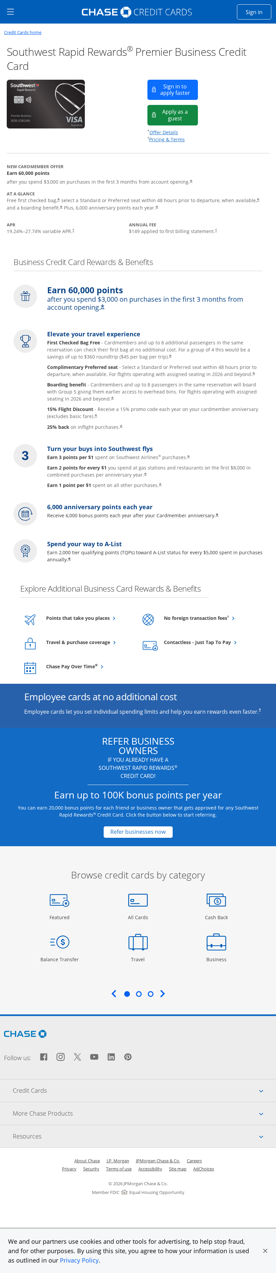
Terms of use (119, 1169)
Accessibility (150, 1169)
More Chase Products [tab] (144, 1113)
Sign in (258, 12)
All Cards (139, 917)
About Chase (87, 1161)
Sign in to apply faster (179, 90)
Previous (113, 993)
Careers (194, 1161)
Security (91, 1169)
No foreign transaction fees (206, 617)
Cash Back (216, 917)
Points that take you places (88, 617)
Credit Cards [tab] (144, 1090)
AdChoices (203, 1169)
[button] (265, 1250)
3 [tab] (150, 994)
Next (162, 993)
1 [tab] (127, 994)
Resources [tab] (144, 1136)
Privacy (69, 1169)
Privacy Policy (79, 1260)
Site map (177, 1169)
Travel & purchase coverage (88, 642)
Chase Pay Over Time (88, 666)
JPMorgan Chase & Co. (158, 1161)
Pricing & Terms (167, 139)
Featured (60, 917)
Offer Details (163, 132)
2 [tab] (138, 994)
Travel (140, 959)
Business (217, 959)
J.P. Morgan (118, 1161)
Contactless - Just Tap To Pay (206, 642)
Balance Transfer (59, 959)
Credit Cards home (22, 32)
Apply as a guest (180, 115)
